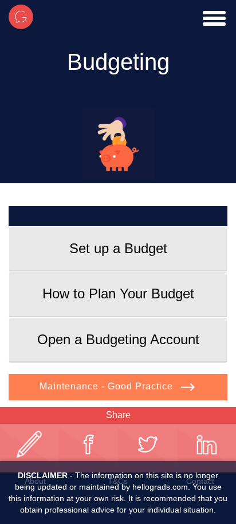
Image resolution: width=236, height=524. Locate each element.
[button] (118, 248)
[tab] (118, 248)
